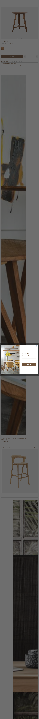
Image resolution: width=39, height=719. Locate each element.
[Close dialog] (37, 346)
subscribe (29, 364)
